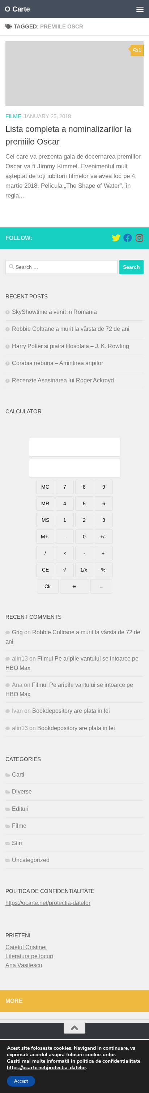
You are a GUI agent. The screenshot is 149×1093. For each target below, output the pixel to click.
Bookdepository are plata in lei (71, 711)
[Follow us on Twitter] (116, 238)
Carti (18, 775)
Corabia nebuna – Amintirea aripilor (57, 363)
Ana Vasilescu (23, 965)
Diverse (22, 791)
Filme (13, 116)
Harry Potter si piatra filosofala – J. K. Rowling (70, 346)
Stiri (17, 843)
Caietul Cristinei (26, 947)
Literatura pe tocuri (29, 956)
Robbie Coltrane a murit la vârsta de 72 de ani (70, 329)
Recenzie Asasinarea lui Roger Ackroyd (63, 380)
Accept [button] (21, 1081)
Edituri (20, 809)
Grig (17, 632)
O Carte (17, 9)
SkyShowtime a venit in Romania (54, 312)
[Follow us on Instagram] (139, 238)
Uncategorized (31, 860)
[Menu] (140, 9)
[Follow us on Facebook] (127, 238)
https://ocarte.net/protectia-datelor (47, 903)
